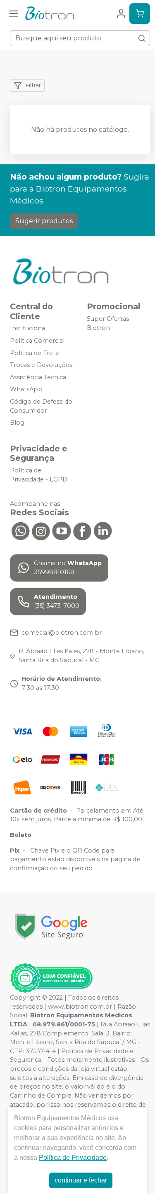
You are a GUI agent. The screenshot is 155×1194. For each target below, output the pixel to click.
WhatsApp (26, 389)
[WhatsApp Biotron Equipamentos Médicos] (20, 530)
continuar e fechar (81, 1180)
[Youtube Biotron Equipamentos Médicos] (61, 530)
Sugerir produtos (44, 221)
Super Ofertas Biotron (108, 323)
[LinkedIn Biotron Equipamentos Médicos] (103, 530)
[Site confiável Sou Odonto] (51, 978)
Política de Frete (34, 353)
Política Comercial (37, 340)
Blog (17, 422)
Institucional (28, 328)
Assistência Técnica (38, 377)
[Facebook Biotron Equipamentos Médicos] (82, 530)
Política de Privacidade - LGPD (38, 475)
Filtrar (33, 85)
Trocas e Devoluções (41, 365)
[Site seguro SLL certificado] (51, 926)
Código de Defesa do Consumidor (41, 406)
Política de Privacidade (73, 1157)
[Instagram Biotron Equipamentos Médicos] (41, 530)
